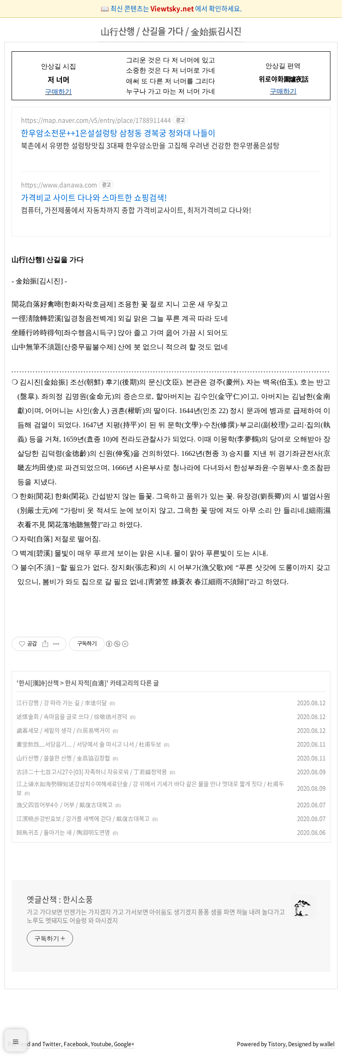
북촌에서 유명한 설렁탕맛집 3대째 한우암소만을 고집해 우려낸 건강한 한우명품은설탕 (150, 145)
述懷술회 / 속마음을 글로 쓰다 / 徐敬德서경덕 (71, 716)
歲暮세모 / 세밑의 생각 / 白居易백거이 (63, 730)
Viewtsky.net (173, 8)
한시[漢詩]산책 (39, 682)
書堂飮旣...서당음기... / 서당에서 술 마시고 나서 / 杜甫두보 (88, 744)
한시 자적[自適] (85, 682)
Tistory (276, 1044)
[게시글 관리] (56, 644)
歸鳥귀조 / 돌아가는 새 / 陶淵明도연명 (63, 832)
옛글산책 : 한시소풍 (60, 899)
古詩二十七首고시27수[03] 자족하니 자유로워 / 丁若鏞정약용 (91, 771)
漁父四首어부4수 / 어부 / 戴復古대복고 (64, 804)
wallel (327, 1044)
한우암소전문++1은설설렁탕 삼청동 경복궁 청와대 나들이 (118, 133)
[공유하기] (45, 644)
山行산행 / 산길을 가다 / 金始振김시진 (171, 31)
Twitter (51, 1044)
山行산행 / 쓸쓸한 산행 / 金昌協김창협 (63, 757)
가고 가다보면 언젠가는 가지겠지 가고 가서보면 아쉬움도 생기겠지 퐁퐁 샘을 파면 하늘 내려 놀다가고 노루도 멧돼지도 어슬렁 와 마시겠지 (156, 916)
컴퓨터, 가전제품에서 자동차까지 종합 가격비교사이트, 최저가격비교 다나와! (136, 210)
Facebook (76, 1044)
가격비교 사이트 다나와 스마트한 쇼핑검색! (94, 197)
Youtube (101, 1044)
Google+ (124, 1044)
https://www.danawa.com (59, 184)
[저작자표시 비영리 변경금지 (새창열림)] (117, 643)
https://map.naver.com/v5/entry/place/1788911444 (96, 120)
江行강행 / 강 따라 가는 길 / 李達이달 (61, 702)
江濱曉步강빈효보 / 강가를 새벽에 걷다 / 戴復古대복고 (83, 818)
